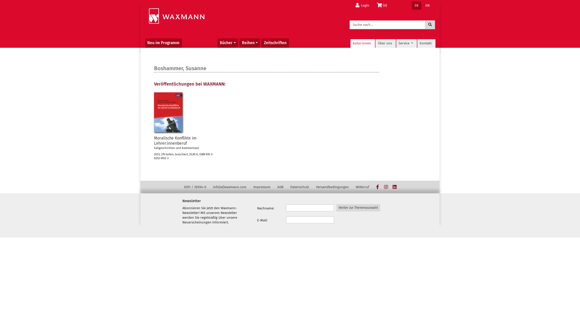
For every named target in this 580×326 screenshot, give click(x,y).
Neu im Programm (163, 43)
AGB (280, 187)
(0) (386, 5)
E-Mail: (262, 220)
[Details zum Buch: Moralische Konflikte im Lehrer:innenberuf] (168, 112)
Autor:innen (362, 43)
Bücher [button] (226, 43)
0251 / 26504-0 (195, 187)
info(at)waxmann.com (229, 187)
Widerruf (362, 187)
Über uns (385, 43)
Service (404, 43)
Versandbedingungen (332, 187)
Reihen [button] (248, 43)
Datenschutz (299, 187)
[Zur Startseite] (176, 16)
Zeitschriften (275, 43)
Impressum (262, 187)
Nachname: (265, 208)
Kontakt (426, 43)
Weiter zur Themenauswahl (358, 208)
